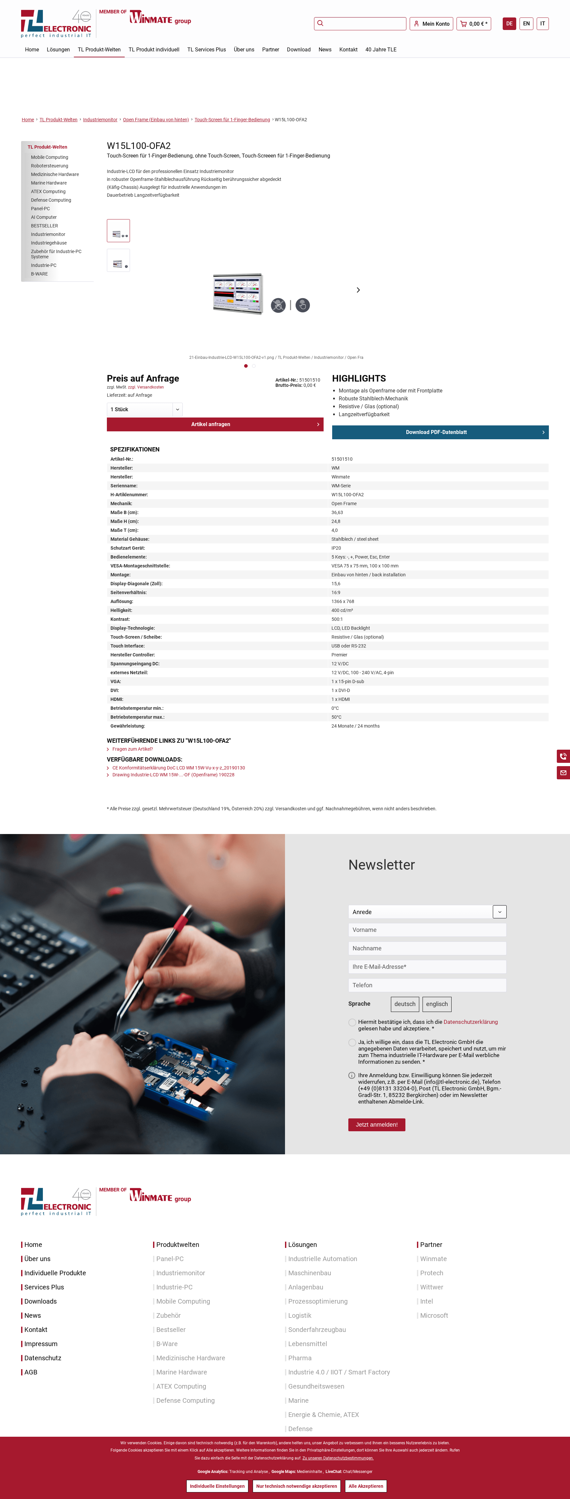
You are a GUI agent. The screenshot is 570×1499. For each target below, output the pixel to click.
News (32, 1315)
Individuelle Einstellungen (217, 1486)
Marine (298, 1401)
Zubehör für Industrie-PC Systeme (56, 254)
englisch (437, 1003)
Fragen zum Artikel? (132, 749)
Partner (431, 1245)
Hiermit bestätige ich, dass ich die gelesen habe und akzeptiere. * (428, 1025)
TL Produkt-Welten (47, 147)
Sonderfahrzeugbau (317, 1330)
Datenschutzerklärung (471, 1022)
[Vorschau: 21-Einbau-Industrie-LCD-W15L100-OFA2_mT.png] (118, 260)
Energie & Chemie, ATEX (323, 1415)
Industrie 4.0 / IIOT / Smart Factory (339, 1372)
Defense (300, 1429)
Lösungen (302, 1245)
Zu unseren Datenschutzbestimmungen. (338, 1458)
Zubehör (168, 1315)
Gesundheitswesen (316, 1386)
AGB (30, 1372)
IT (542, 23)
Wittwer (431, 1287)
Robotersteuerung (49, 165)
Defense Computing (51, 200)
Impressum (41, 1344)
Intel (426, 1301)
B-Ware (167, 1344)
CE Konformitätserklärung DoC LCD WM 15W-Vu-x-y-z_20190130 (178, 767)
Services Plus (44, 1287)
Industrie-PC (43, 265)
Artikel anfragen (210, 424)
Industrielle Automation (322, 1259)
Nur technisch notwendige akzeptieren (296, 1486)
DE (509, 23)
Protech (431, 1273)
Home (33, 1245)
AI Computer (44, 217)
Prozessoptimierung (318, 1301)
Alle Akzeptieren (366, 1486)
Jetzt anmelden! (377, 1124)
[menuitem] (360, 23)
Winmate (433, 1259)
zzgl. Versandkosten (146, 387)
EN (526, 23)
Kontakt (36, 1330)
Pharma (300, 1358)
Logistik (299, 1315)
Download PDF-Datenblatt (436, 432)
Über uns (37, 1259)
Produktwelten (177, 1245)
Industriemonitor (48, 234)
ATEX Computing (48, 191)
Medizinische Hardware (55, 174)
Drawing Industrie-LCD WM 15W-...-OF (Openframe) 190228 (173, 774)
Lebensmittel (307, 1344)
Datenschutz (42, 1358)
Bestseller (171, 1330)
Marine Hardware (49, 183)
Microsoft (434, 1315)
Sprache (359, 1003)
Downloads (40, 1301)
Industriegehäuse (49, 242)
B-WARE (39, 273)
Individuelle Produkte (55, 1273)
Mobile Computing (49, 157)
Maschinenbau (309, 1273)
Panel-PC (40, 208)
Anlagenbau (305, 1287)
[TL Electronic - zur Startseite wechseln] (60, 23)
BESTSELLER (44, 225)
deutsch (405, 1003)
